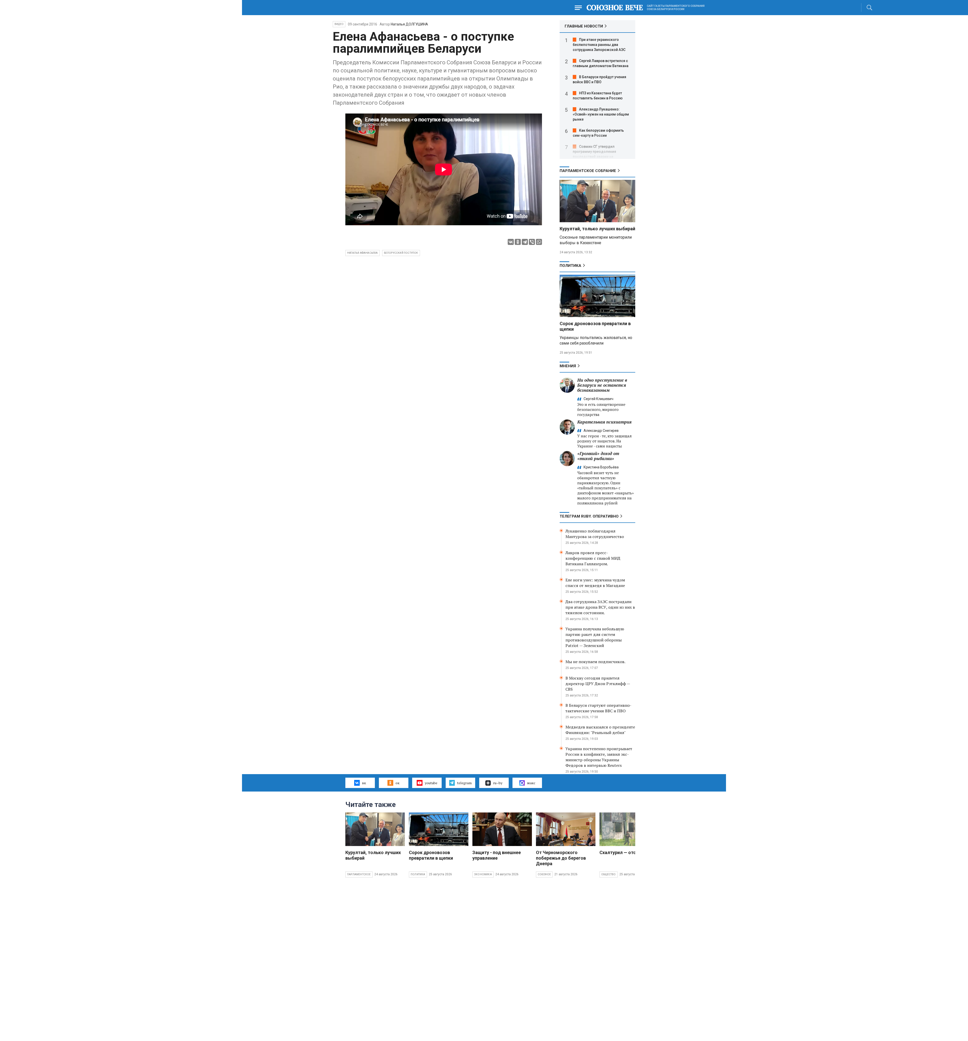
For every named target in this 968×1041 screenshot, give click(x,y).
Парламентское (359, 874)
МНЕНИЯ (568, 366)
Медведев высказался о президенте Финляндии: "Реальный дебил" (600, 729)
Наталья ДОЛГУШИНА (409, 24)
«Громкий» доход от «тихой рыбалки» (598, 456)
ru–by (497, 782)
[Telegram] (525, 242)
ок (398, 782)
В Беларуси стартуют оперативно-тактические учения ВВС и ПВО (598, 708)
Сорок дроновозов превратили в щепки (431, 855)
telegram (464, 782)
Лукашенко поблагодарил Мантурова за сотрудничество (594, 533)
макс (531, 782)
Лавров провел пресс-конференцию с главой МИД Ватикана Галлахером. (592, 558)
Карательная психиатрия (604, 422)
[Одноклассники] (518, 242)
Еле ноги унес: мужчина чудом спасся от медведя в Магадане (595, 582)
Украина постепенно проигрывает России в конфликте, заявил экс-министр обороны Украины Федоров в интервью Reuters (598, 757)
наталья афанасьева (362, 252)
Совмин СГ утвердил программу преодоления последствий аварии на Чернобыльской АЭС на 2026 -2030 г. (597, 157)
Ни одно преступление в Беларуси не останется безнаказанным (602, 385)
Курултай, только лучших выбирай (597, 228)
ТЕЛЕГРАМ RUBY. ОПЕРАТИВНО (589, 516)
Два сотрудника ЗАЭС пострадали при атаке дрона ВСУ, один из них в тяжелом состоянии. (600, 607)
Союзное (544, 874)
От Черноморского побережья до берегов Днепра (561, 858)
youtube (431, 782)
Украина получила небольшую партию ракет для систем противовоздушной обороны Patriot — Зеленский (594, 637)
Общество (608, 874)
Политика (570, 265)
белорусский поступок (401, 252)
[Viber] (532, 242)
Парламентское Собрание (588, 170)
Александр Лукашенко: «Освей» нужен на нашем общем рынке (601, 114)
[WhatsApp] (539, 242)
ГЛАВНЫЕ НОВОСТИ (584, 26)
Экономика (483, 874)
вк (364, 782)
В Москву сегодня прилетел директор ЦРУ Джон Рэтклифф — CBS (597, 683)
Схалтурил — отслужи (623, 852)
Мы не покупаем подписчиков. (595, 661)
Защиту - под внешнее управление (496, 855)
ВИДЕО (339, 24)
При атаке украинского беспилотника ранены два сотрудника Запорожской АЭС (599, 45)
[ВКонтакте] (511, 242)
